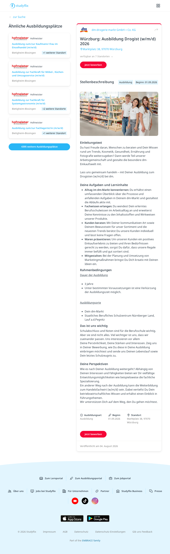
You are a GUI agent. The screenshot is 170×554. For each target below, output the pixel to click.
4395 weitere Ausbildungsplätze (39, 146)
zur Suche (19, 17)
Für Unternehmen (78, 491)
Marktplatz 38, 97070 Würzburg (102, 49)
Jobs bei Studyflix (46, 491)
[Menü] (158, 6)
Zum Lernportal (54, 478)
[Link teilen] (155, 30)
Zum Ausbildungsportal (88, 478)
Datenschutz (81, 531)
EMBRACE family (91, 540)
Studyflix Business (132, 491)
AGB (65, 531)
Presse (158, 491)
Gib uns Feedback (142, 531)
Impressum (49, 531)
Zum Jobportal (122, 478)
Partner (105, 491)
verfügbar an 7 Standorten (95, 56)
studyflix (22, 5)
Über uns (18, 491)
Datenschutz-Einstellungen (110, 531)
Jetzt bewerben (93, 64)
